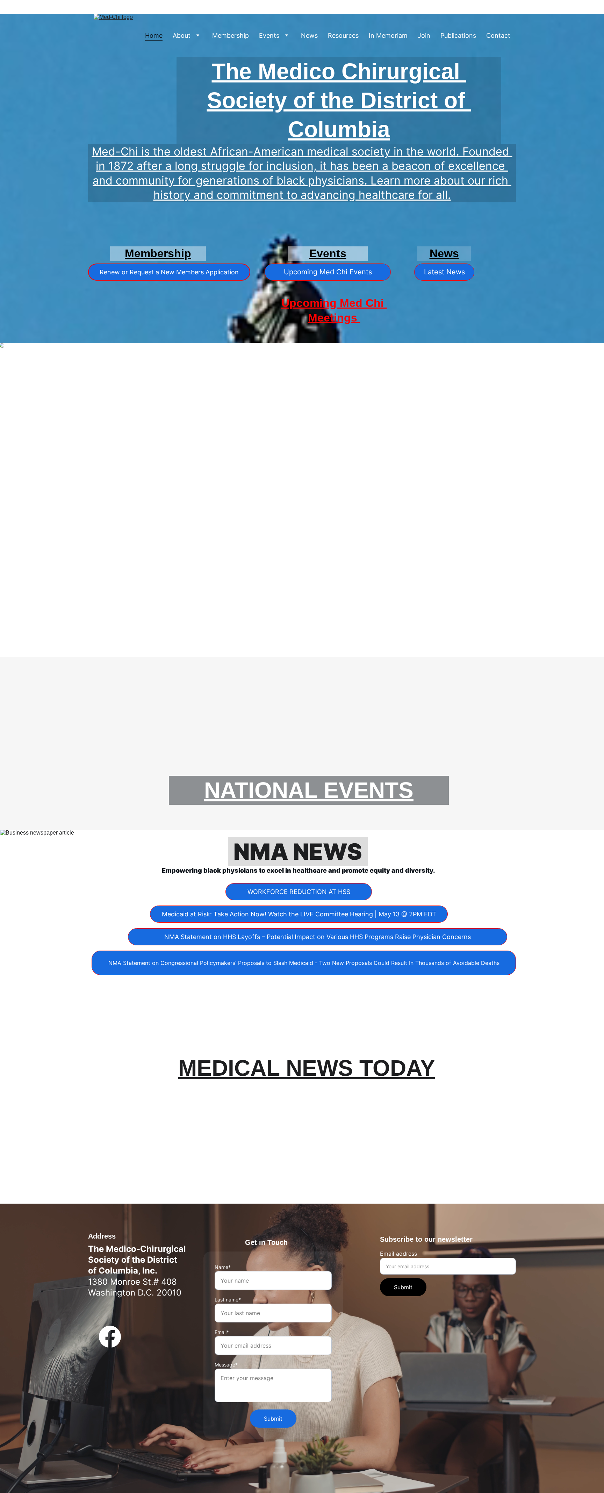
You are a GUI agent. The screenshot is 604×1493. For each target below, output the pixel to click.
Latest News (444, 272)
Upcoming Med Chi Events (328, 272)
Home (154, 36)
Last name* (228, 1300)
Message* (226, 1365)
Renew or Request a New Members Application (169, 272)
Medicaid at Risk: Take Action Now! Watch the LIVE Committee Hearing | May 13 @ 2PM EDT (299, 914)
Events (269, 36)
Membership (230, 36)
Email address (398, 1253)
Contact (498, 36)
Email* (222, 1332)
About (181, 36)
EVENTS (369, 790)
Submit (403, 1287)
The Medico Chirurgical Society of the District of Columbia (339, 100)
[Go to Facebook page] (110, 1337)
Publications (458, 36)
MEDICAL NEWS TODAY (306, 1068)
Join (424, 36)
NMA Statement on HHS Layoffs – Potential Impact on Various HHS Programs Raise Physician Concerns (317, 936)
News (309, 36)
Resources (343, 36)
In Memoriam (388, 36)
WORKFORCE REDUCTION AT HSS (298, 891)
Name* (223, 1267)
